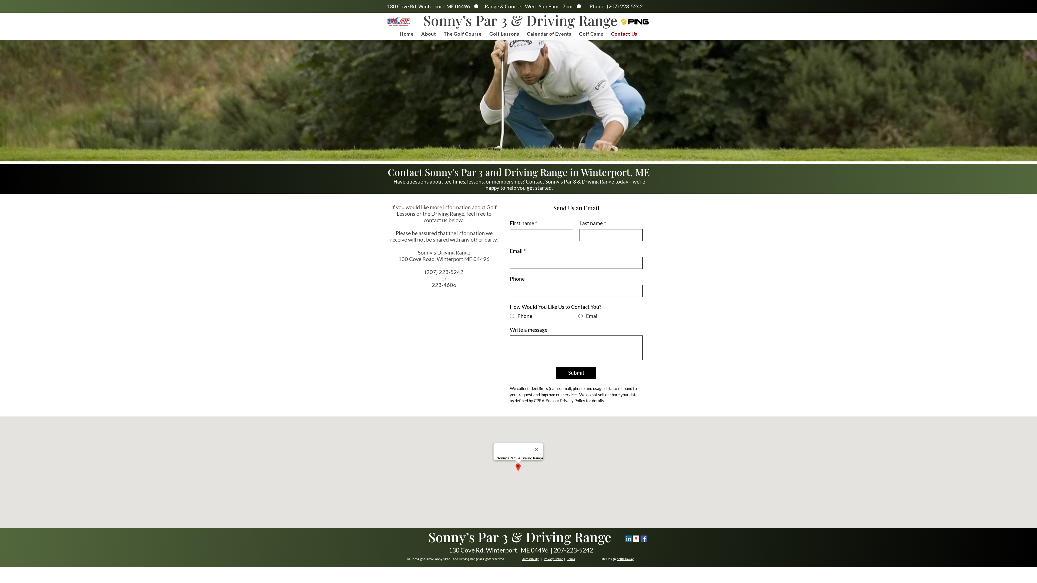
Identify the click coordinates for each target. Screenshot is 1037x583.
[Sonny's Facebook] (644, 538)
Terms (571, 559)
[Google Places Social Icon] (636, 538)
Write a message (528, 330)
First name (523, 223)
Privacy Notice (553, 559)
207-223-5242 (573, 550)
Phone (517, 279)
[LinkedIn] (628, 538)
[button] (429, 34)
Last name (593, 223)
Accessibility (530, 559)
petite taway (625, 559)
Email (518, 251)
